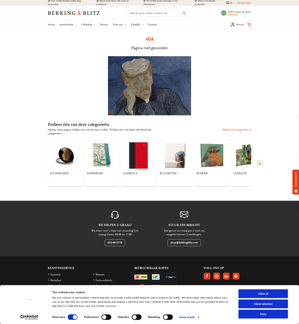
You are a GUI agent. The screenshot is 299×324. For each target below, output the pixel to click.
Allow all (263, 293)
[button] (249, 24)
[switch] (106, 317)
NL (230, 3)
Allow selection (263, 303)
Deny (263, 314)
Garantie (56, 274)
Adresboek (94, 173)
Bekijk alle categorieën (236, 129)
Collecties (87, 24)
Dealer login (244, 2)
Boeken (202, 173)
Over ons (118, 24)
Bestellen (56, 280)
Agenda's (130, 173)
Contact (152, 24)
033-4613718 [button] (115, 242)
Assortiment (67, 24)
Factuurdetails (104, 280)
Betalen (100, 274)
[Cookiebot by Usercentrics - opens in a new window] (29, 317)
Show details (187, 317)
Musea (104, 24)
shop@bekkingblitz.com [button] (184, 242)
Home (51, 24)
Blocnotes (168, 173)
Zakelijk (136, 24)
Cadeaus (239, 173)
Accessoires (59, 173)
